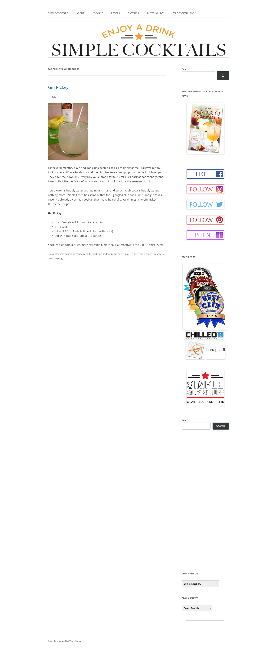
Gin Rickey (58, 87)
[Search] (223, 75)
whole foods (145, 254)
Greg (60, 258)
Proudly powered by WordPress (64, 641)
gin (111, 254)
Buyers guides (156, 13)
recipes (80, 254)
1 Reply (52, 96)
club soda (102, 254)
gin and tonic (121, 254)
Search (185, 69)
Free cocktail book (184, 13)
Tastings (133, 13)
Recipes (115, 13)
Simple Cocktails (58, 13)
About (80, 13)
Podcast (98, 13)
